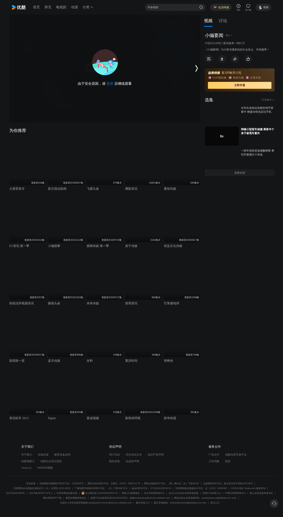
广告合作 (213, 454)
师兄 (47, 7)
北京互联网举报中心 (154, 493)
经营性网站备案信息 (67, 493)
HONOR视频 (45, 467)
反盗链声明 (132, 461)
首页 (36, 7)
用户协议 (114, 454)
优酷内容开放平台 (236, 454)
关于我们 (26, 454)
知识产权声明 (156, 454)
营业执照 (30, 483)
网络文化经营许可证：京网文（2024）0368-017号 (114, 483)
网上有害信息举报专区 (261, 493)
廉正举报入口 (143, 502)
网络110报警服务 (131, 493)
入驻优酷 (213, 461)
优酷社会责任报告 (51, 461)
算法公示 (215, 502)
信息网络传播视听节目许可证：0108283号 (61, 483)
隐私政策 (114, 461)
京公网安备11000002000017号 (101, 493)
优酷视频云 (28, 461)
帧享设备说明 (62, 454)
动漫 (74, 7)
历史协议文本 (134, 454)
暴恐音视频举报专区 (75, 498)
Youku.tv (26, 467)
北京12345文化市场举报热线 (183, 493)
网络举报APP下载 (52, 498)
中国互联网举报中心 (235, 493)
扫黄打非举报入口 (212, 493)
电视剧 (61, 7)
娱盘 (227, 461)
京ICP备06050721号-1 (41, 493)
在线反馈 (43, 454)
